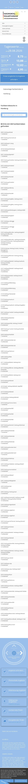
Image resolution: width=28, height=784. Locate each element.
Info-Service (17, 749)
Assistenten (11, 746)
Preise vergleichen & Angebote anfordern (14, 78)
